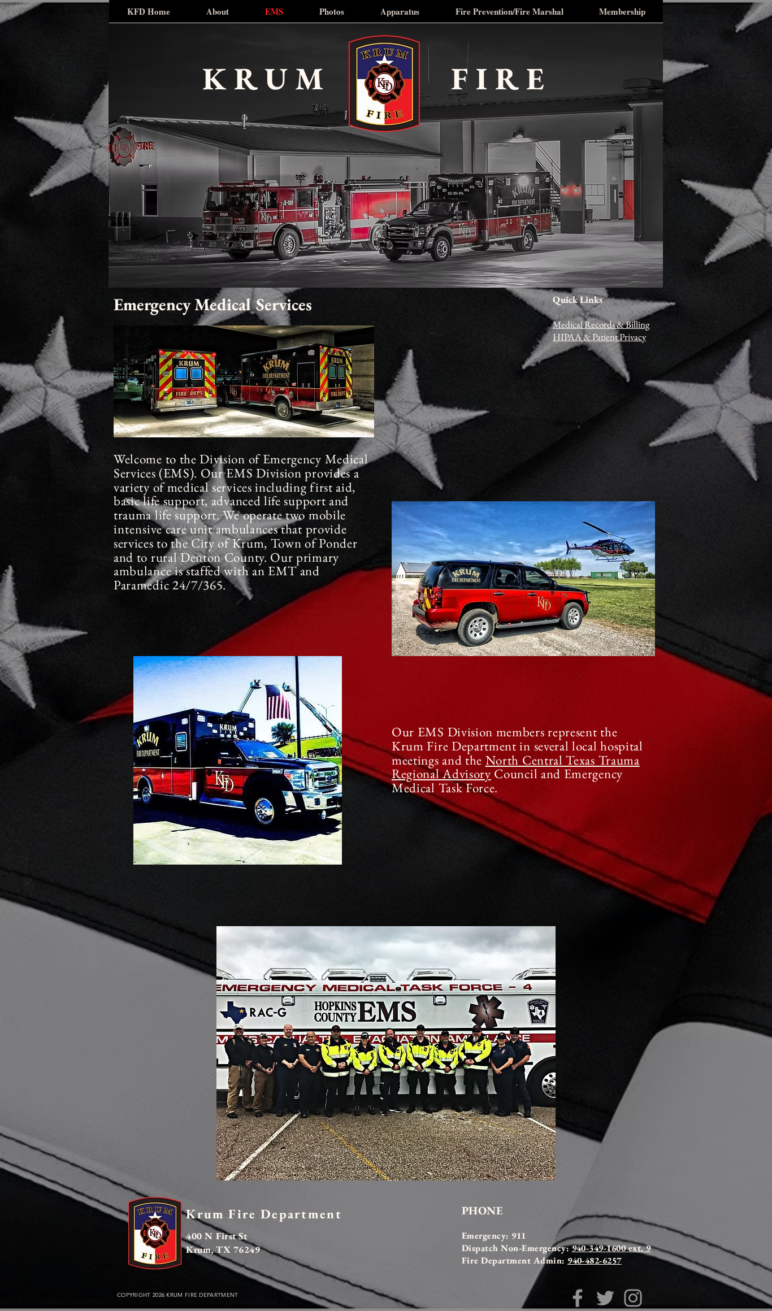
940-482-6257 (594, 1260)
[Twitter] (605, 1298)
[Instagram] (633, 1298)
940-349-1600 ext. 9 (611, 1248)
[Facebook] (577, 1298)
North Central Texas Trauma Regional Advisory (516, 767)
